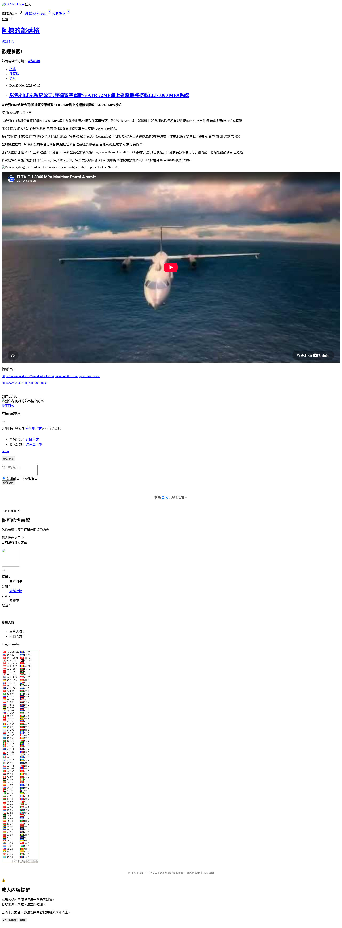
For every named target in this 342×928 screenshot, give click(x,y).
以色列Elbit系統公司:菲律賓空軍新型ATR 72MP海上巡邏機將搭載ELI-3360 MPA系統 (99, 95)
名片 (13, 78)
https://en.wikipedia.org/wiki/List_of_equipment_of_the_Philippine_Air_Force (51, 376)
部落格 (14, 74)
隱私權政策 (193, 872)
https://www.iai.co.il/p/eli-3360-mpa (24, 382)
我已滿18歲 (9, 920)
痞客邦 (30, 428)
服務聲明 (208, 872)
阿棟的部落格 (21, 30)
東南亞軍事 (34, 444)
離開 (22, 920)
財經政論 (34, 61)
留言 (39, 428)
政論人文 (32, 439)
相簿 (13, 69)
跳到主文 (8, 41)
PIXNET (141, 872)
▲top (5, 451)
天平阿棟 (8, 406)
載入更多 (8, 458)
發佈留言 (8, 482)
